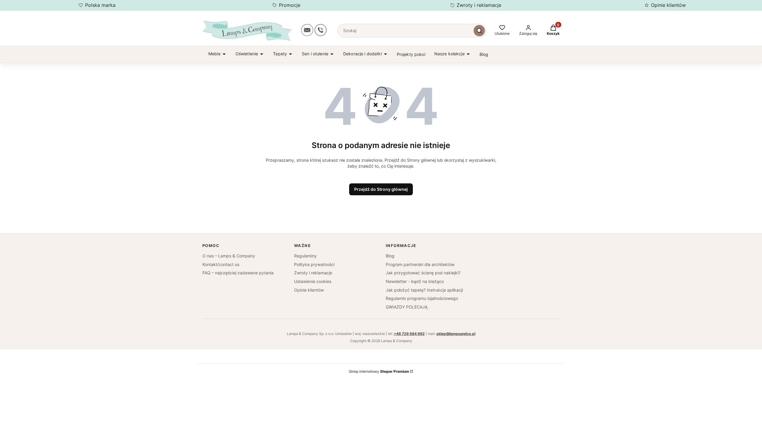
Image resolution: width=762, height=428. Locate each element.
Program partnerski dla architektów (420, 264)
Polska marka (100, 5)
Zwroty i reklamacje (479, 5)
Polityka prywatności (314, 264)
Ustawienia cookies (312, 281)
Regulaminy (305, 255)
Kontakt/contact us (220, 264)
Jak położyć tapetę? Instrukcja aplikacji (424, 289)
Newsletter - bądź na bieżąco (415, 281)
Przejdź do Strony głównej (381, 189)
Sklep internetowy (379, 371)
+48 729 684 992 (409, 333)
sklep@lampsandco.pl (455, 333)
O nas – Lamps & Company (228, 255)
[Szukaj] (479, 30)
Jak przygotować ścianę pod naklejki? (423, 272)
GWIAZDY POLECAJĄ (406, 306)
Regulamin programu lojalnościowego (422, 298)
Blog (390, 255)
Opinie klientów (668, 5)
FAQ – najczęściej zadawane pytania (238, 272)
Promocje (289, 5)
